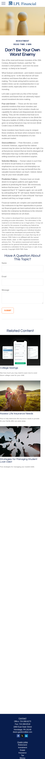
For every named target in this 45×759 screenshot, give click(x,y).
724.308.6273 (25, 721)
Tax (22, 755)
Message (5, 290)
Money (22, 758)
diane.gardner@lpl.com (22, 732)
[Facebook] (18, 735)
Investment (22, 747)
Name (4, 263)
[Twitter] (22, 735)
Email (4, 277)
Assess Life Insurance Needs (16, 413)
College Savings (9, 368)
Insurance (22, 753)
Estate (22, 750)
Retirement (22, 745)
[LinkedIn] (26, 735)
